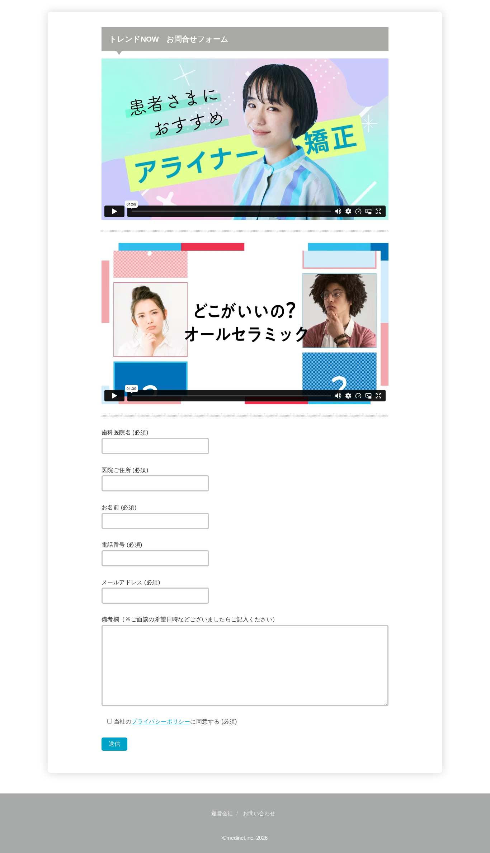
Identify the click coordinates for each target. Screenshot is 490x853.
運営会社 (222, 813)
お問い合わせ (259, 813)
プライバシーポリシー (160, 721)
